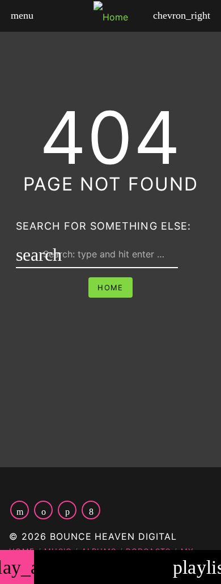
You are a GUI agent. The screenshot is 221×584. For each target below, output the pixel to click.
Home (110, 287)
